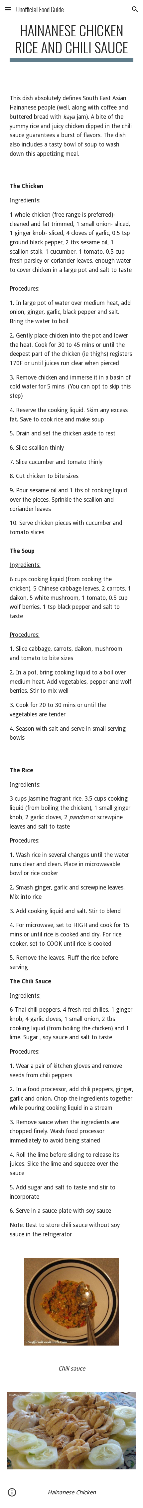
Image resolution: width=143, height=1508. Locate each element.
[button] (8, 9)
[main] (71, 42)
